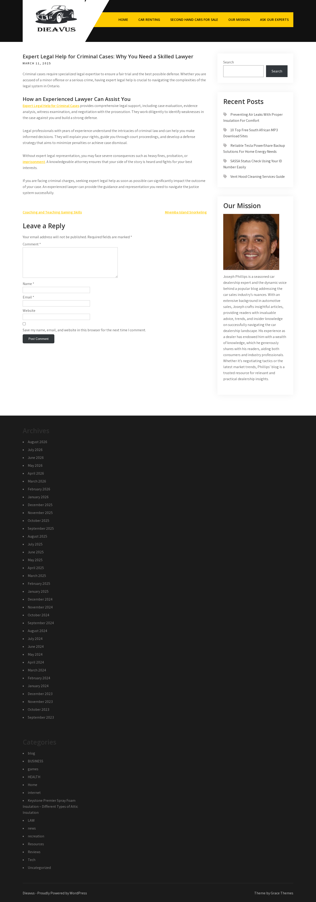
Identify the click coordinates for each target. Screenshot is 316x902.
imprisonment (34, 161)
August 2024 (37, 630)
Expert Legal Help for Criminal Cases (51, 105)
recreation (36, 836)
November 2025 (40, 512)
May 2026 (35, 465)
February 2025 (39, 583)
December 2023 (40, 693)
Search (228, 62)
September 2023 (41, 717)
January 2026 (38, 497)
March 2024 (37, 670)
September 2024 (41, 622)
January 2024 (38, 685)
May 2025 (35, 559)
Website (29, 310)
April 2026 (36, 473)
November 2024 (40, 607)
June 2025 (36, 552)
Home (123, 19)
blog (31, 753)
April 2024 (36, 662)
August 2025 (37, 536)
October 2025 (38, 520)
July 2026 (35, 449)
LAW (31, 820)
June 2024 (36, 646)
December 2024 (40, 599)
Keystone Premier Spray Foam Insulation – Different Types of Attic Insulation (50, 806)
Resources (36, 844)
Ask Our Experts (274, 19)
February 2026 (39, 489)
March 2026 (37, 481)
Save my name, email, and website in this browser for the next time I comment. (84, 330)
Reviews (34, 851)
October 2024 (38, 615)
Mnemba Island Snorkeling (186, 212)
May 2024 (35, 654)
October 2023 (38, 709)
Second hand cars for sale (194, 19)
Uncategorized (39, 867)
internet (34, 792)
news (32, 828)
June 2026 (36, 457)
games (33, 769)
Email (28, 297)
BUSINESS (35, 761)
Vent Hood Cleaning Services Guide (257, 176)
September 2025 (41, 528)
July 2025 (35, 544)
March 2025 (37, 575)
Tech (31, 859)
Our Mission (239, 19)
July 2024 (35, 638)
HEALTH (34, 776)
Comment (32, 244)
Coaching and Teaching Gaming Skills (52, 212)
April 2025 (36, 567)
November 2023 (40, 701)
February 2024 (39, 678)
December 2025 (40, 504)
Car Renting (149, 19)
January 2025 (38, 591)
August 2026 (37, 441)
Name (28, 283)
